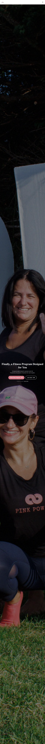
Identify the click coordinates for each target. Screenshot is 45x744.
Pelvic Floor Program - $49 (16, 377)
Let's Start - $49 (31, 377)
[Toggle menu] (43, 2)
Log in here (26, 381)
